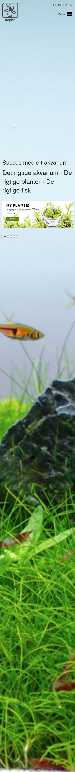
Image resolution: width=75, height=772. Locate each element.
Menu (61, 14)
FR (65, 5)
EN (55, 5)
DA (70, 5)
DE (60, 5)
